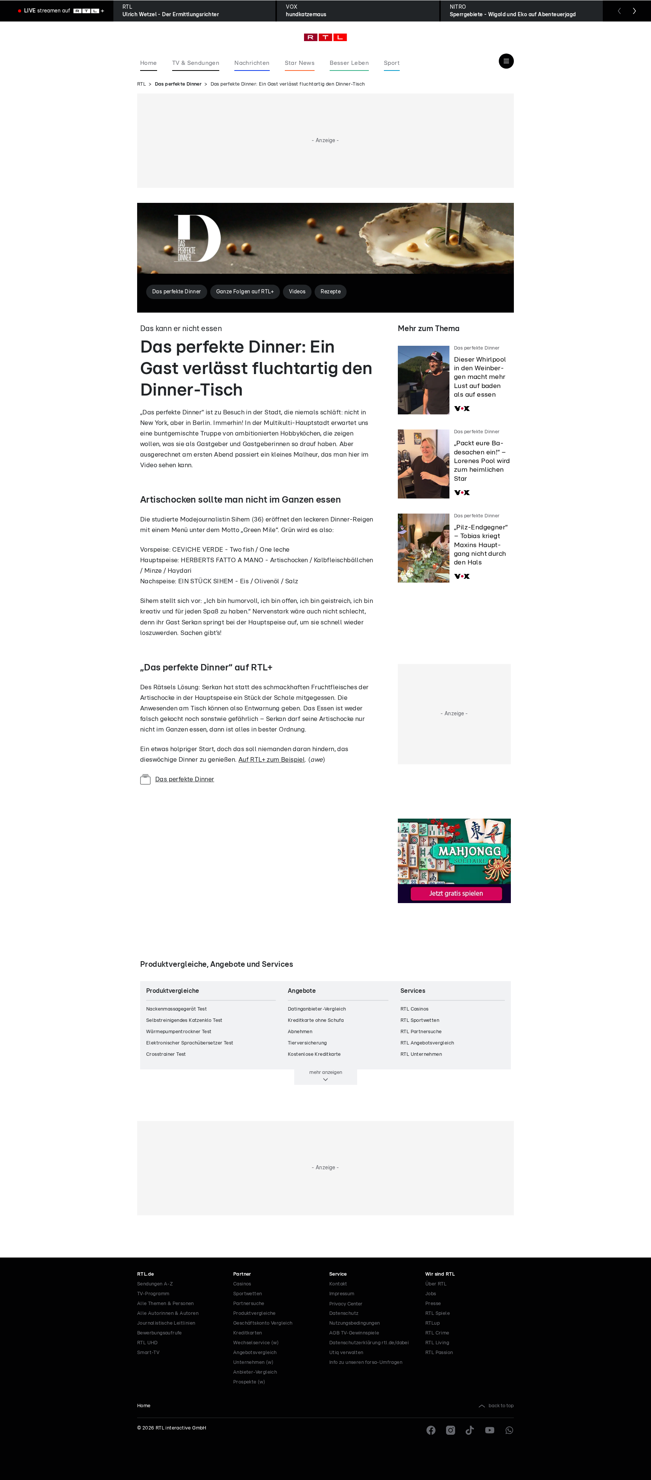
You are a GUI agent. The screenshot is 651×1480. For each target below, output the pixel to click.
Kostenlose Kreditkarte (314, 1054)
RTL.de (145, 1274)
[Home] (325, 37)
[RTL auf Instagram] (450, 1430)
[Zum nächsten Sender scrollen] (634, 10)
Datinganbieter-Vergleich (317, 1009)
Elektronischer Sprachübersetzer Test (189, 1043)
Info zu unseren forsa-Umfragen (365, 1362)
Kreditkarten (247, 1333)
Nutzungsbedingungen (354, 1323)
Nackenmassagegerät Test (176, 1009)
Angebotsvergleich (255, 1352)
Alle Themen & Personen (165, 1303)
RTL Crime (437, 1333)
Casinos (242, 1284)
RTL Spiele (437, 1313)
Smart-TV (148, 1352)
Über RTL (435, 1284)
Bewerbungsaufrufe (159, 1333)
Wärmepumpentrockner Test (179, 1031)
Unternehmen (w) (253, 1362)
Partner (242, 1274)
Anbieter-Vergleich (255, 1372)
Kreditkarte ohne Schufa (316, 1020)
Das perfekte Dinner (178, 84)
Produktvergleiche (254, 1313)
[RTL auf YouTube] (489, 1430)
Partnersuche (248, 1303)
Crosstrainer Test (166, 1054)
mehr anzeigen (325, 1072)
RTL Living (437, 1342)
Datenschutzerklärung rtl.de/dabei (369, 1342)
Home (144, 1405)
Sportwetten (247, 1293)
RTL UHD (147, 1342)
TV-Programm (153, 1293)
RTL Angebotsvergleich (427, 1043)
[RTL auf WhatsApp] (509, 1430)
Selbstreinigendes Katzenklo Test (184, 1020)
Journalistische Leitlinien (166, 1323)
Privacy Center (345, 1304)
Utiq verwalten (346, 1352)
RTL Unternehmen (421, 1054)
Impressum (342, 1293)
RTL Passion (439, 1352)
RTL (141, 84)
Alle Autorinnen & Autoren (168, 1313)
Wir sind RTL (440, 1274)
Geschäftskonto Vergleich (263, 1323)
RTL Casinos (414, 1009)
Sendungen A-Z (155, 1284)
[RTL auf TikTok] (470, 1430)
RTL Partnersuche (421, 1031)
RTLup (432, 1323)
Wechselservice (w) (256, 1342)
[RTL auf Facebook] (431, 1430)
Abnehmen (300, 1031)
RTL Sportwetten (419, 1020)
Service (338, 1274)
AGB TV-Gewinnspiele (354, 1333)
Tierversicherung (307, 1043)
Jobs (430, 1293)
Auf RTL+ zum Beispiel (271, 759)
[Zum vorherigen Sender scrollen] (619, 10)
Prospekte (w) (249, 1382)
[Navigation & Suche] (506, 61)
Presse (433, 1303)
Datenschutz (343, 1313)
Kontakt (338, 1284)
